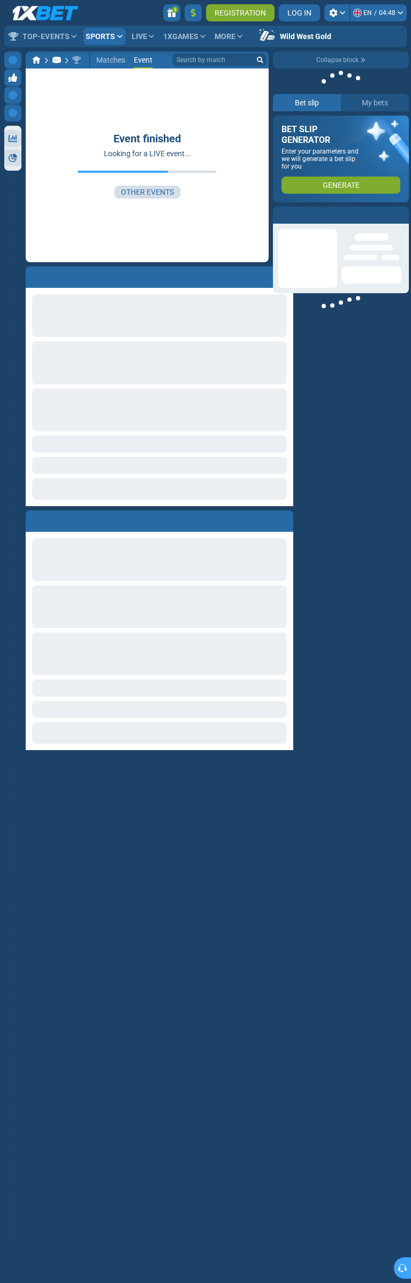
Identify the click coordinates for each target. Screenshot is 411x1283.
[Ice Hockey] (56, 59)
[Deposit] (193, 12)
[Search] (260, 60)
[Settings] (336, 12)
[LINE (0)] (36, 59)
